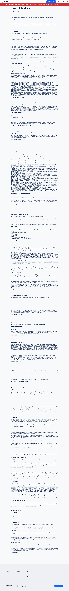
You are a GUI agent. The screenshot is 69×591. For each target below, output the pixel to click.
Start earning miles (51, 1)
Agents (28, 576)
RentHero (6, 1)
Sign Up (59, 1)
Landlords (28, 578)
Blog (27, 571)
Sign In (63, 1)
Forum (28, 573)
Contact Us (7, 571)
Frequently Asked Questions (31, 574)
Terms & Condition (18, 573)
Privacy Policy (17, 571)
